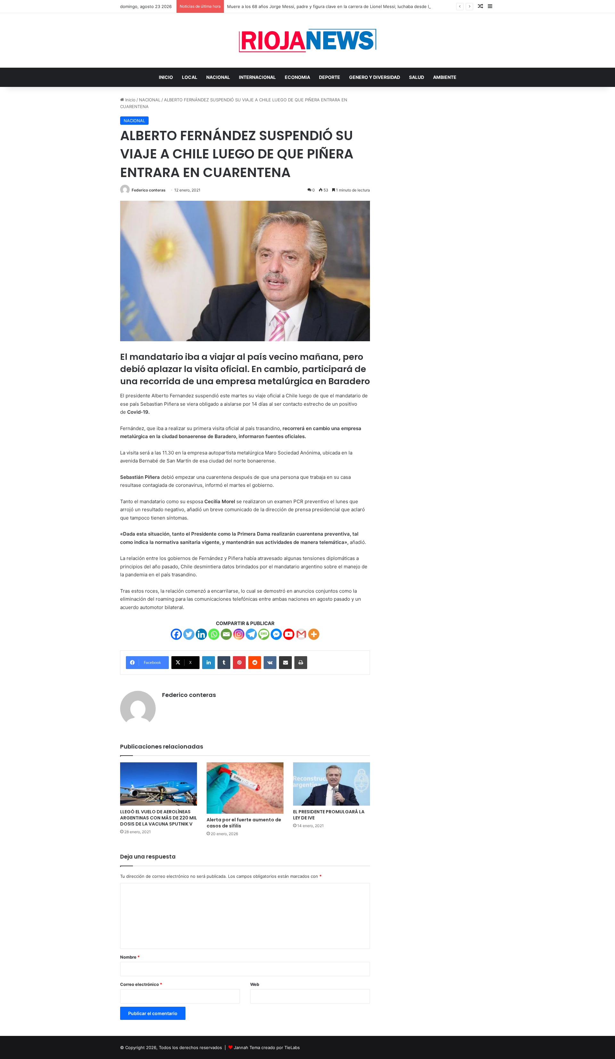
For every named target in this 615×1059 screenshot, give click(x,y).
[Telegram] (251, 634)
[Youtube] (288, 634)
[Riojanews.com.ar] (307, 40)
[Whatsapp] (213, 634)
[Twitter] (188, 634)
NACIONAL (218, 77)
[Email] (226, 634)
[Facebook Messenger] (276, 634)
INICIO (166, 77)
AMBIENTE (444, 77)
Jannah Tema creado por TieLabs (267, 1047)
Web (254, 984)
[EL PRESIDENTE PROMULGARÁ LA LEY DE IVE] (331, 784)
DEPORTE (329, 77)
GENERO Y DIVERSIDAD (374, 77)
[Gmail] (301, 634)
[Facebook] (176, 634)
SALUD (416, 77)
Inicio (129, 99)
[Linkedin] (201, 634)
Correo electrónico (141, 984)
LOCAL (189, 77)
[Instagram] (238, 634)
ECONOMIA (297, 77)
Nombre (130, 957)
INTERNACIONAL (257, 77)
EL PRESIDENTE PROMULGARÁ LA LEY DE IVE (329, 815)
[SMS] (263, 634)
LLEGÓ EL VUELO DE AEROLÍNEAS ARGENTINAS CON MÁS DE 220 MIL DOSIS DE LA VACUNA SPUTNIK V (158, 818)
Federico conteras (149, 190)
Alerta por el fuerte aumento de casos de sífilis (244, 823)
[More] (313, 634)
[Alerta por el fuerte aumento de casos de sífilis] (245, 788)
